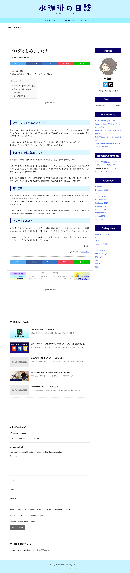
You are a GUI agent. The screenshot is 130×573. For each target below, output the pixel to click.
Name (13, 480)
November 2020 (101, 200)
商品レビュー (100, 257)
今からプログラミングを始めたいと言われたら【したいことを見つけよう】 (58, 344)
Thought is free (76, 568)
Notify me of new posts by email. (22, 522)
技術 (97, 260)
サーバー (98, 247)
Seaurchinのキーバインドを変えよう (44, 387)
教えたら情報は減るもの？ (23, 89)
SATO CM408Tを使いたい (105, 121)
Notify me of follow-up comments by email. (26, 516)
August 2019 (100, 216)
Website (13, 498)
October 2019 (100, 209)
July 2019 (99, 219)
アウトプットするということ (23, 86)
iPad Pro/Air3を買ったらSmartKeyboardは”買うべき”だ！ (53, 372)
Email (12, 489)
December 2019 (101, 206)
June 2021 (99, 193)
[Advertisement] (65, 36)
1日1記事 (16, 92)
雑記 (21, 27)
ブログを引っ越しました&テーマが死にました (47, 358)
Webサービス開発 (101, 244)
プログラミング (101, 254)
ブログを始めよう (19, 96)
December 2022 (101, 190)
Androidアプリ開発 (102, 234)
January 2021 (100, 196)
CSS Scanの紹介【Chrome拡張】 (43, 329)
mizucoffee (85, 252)
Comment (13, 456)
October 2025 (100, 187)
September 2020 (101, 203)
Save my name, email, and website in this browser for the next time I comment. (40, 509)
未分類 (97, 264)
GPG (97, 238)
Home (12, 27)
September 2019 (101, 213)
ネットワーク (100, 251)
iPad (97, 241)
